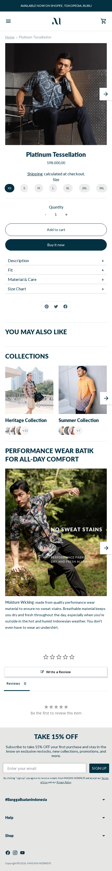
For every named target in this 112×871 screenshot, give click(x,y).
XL (68, 188)
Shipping (35, 173)
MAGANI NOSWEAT (39, 863)
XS (9, 188)
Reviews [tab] (13, 683)
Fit (10, 269)
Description (18, 260)
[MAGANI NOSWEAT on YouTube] (22, 852)
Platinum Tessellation (35, 37)
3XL (101, 188)
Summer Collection (79, 420)
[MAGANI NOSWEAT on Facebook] (7, 852)
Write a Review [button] (58, 672)
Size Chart (17, 288)
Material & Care (22, 279)
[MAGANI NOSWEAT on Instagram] (15, 852)
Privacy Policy (64, 782)
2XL (84, 188)
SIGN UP (99, 768)
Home (9, 37)
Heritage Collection (26, 420)
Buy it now (56, 245)
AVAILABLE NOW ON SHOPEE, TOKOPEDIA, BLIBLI (56, 6)
